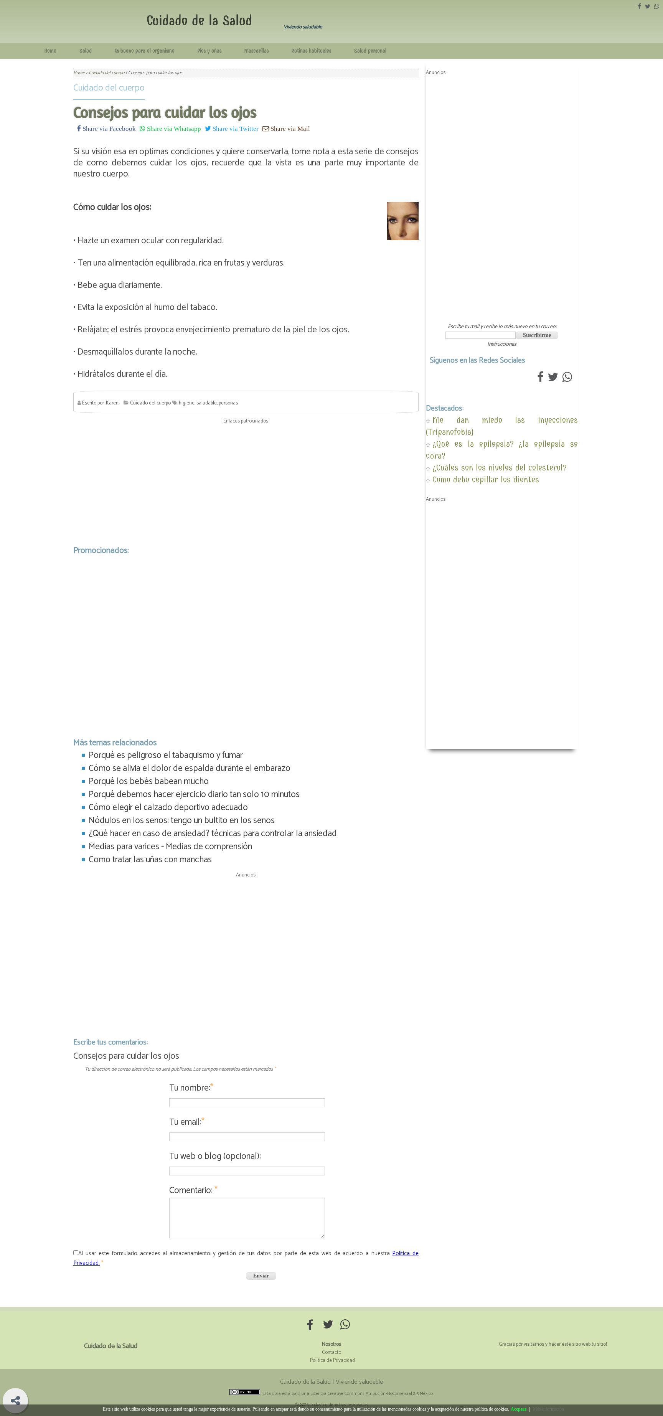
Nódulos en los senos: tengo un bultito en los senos (182, 821)
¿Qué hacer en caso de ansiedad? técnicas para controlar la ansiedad (213, 834)
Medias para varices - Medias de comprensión (170, 847)
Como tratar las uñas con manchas (150, 860)
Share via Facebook (108, 128)
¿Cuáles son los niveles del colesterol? (499, 467)
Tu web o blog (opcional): (215, 1156)
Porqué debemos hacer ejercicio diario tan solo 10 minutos (194, 794)
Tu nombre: (191, 1088)
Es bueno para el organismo (145, 51)
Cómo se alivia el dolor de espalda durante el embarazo (189, 768)
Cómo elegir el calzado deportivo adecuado (168, 807)
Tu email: (187, 1122)
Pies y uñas (209, 51)
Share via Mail (289, 128)
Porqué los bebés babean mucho (149, 781)
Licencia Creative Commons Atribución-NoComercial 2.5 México (371, 1393)
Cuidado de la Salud (199, 20)
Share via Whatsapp (173, 128)
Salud (85, 51)
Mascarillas (256, 51)
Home (50, 51)
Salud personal (370, 51)
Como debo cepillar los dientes (485, 479)
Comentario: (193, 1190)
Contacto (331, 1352)
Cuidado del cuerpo (109, 88)
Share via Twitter (235, 128)
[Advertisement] (246, 482)
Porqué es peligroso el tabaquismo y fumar (166, 755)
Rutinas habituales (311, 51)
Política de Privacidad (332, 1361)
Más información (548, 1409)
